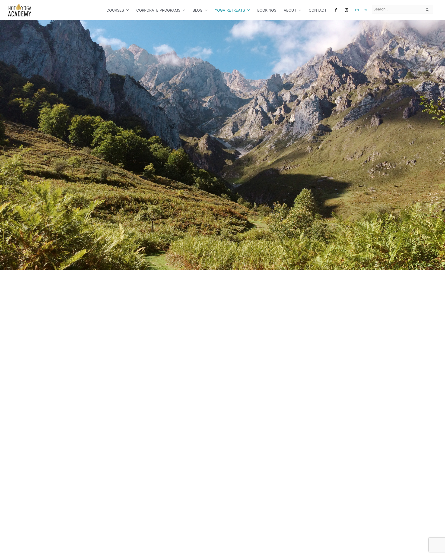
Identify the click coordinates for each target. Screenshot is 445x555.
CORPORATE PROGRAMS (158, 10)
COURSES (115, 10)
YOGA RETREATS (230, 10)
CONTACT (318, 10)
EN (357, 10)
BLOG (198, 10)
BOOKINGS (266, 10)
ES (365, 10)
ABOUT (290, 10)
